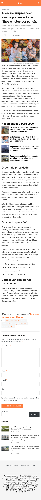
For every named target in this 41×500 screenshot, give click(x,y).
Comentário (6, 346)
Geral (7, 9)
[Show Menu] (2, 3)
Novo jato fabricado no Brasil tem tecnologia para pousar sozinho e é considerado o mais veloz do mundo (25, 449)
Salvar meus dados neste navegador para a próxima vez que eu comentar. (21, 399)
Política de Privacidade (11, 466)
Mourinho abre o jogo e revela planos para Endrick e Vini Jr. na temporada (24, 428)
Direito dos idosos (20, 321)
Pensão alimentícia (8, 327)
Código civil (9, 321)
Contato (33, 466)
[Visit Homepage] (20, 3)
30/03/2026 (16, 35)
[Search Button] (39, 3)
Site (2, 389)
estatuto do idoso (7, 324)
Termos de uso (24, 466)
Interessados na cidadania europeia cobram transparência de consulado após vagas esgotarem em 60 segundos (25, 438)
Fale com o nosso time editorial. (20, 315)
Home (3, 9)
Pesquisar (4, 411)
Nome (4, 371)
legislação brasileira (21, 324)
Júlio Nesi (7, 35)
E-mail (4, 380)
